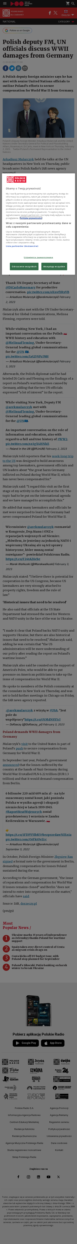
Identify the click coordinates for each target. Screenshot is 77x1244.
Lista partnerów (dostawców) (22, 245)
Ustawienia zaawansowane (38, 257)
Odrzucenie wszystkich (24, 266)
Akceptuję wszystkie (54, 266)
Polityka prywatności (31, 218)
